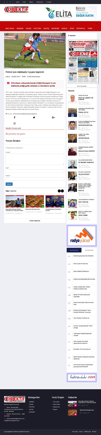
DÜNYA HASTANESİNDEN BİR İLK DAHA (84, 279)
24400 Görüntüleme (85, 167)
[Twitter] (10, 2)
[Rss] (4, 2)
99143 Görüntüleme (85, 179)
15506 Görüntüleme (85, 104)
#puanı (29, 114)
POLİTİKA (37, 28)
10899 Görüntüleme (85, 129)
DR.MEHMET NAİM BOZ (86, 162)
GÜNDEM (20, 28)
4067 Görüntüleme (85, 206)
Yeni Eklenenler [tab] (89, 250)
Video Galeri (56, 404)
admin (8, 76)
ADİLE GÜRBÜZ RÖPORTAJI (81, 271)
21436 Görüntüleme (33, 76)
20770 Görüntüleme (85, 142)
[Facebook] (12, 2)
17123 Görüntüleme (85, 155)
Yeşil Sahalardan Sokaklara (86, 199)
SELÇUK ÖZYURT (84, 174)
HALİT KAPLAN (83, 202)
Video (24, 2)
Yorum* (8, 152)
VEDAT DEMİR (82, 215)
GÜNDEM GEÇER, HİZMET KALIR (85, 147)
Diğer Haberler (35, 221)
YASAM (28, 28)
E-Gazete (48, 2)
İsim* (7, 168)
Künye (81, 431)
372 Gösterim (18, 213)
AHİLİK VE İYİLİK (83, 95)
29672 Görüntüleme (85, 117)
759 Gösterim (58, 213)
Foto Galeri (56, 402)
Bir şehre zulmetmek (84, 172)
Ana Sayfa (9, 28)
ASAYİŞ (46, 28)
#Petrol (15, 114)
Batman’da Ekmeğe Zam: (33, 209)
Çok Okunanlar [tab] (74, 250)
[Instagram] (7, 2)
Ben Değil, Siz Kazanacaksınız (82, 349)
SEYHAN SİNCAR (83, 138)
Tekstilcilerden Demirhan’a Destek (53, 209)
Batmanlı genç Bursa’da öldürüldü (83, 256)
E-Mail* (8, 176)
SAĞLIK (64, 28)
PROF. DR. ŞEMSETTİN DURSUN (85, 98)
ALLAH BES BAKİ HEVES (85, 160)
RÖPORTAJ (81, 28)
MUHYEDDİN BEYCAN (85, 125)
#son (19, 114)
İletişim (31, 2)
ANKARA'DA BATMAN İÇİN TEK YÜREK (86, 109)
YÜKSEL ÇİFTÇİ (83, 112)
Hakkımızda (39, 2)
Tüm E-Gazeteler (82, 86)
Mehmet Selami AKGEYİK (86, 151)
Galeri (17, 2)
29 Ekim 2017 (15, 76)
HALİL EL (81, 190)
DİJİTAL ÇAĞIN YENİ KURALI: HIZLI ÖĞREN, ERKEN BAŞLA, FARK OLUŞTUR (84, 186)
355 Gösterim (38, 212)
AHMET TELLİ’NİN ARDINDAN (83, 135)
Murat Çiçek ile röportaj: (81, 263)
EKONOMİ (55, 28)
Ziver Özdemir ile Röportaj (81, 318)
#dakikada (24, 114)
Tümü (90, 28)
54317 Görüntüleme (85, 220)
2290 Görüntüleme (85, 195)
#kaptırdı (34, 114)
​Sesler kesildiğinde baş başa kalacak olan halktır (86, 122)
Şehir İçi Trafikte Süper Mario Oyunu (85, 212)
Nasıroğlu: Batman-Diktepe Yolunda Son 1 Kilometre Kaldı (14, 209)
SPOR (72, 28)
